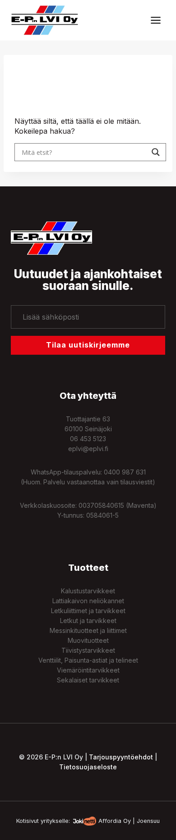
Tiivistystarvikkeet (88, 650)
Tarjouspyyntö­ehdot (121, 757)
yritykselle (55, 820)
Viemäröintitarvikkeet (88, 670)
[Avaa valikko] (155, 20)
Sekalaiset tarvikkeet (88, 680)
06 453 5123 (88, 439)
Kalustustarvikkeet (88, 591)
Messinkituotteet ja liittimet (88, 630)
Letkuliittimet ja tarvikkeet (88, 610)
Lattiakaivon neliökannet (88, 601)
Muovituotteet (88, 640)
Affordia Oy (114, 820)
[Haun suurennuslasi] (155, 152)
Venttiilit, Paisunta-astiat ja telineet (88, 660)
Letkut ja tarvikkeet (88, 620)
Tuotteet (88, 567)
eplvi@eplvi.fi (88, 448)
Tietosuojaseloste (88, 767)
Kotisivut (27, 820)
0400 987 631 (125, 472)
